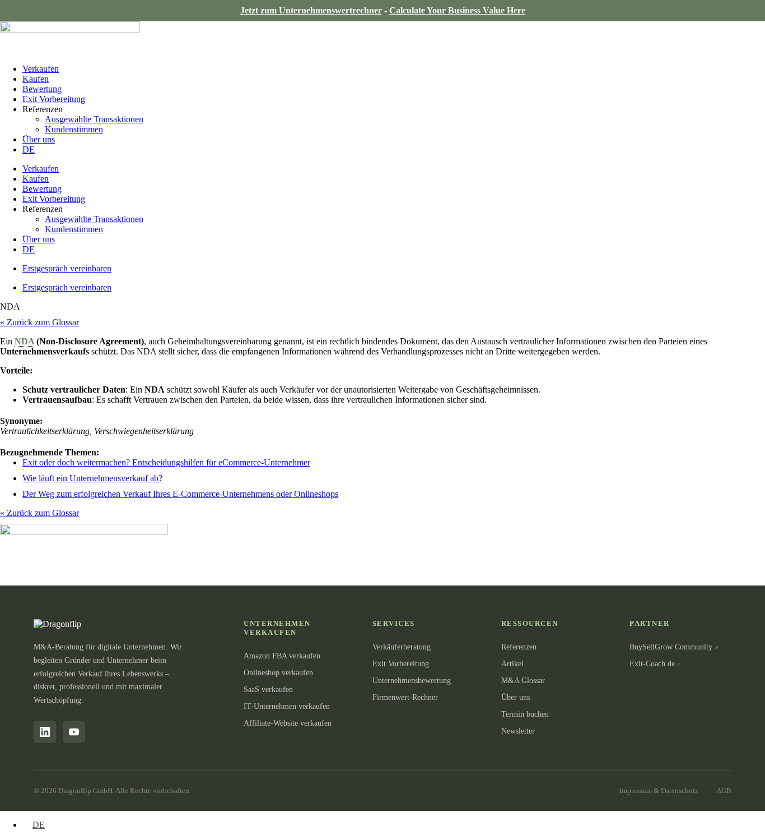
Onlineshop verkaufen (278, 673)
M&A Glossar (523, 680)
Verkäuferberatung (401, 647)
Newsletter (518, 731)
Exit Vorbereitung (53, 99)
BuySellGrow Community (670, 647)
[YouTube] (74, 732)
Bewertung (42, 89)
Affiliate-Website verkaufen (288, 723)
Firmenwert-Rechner (405, 697)
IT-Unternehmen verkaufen (287, 706)
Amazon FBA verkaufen (282, 656)
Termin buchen (525, 714)
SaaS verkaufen (268, 689)
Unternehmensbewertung (411, 680)
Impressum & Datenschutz (658, 790)
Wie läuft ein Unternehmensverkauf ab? (92, 478)
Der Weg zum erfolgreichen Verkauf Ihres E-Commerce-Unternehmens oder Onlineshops (180, 494)
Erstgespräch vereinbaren (66, 268)
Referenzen (519, 647)
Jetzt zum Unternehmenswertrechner (311, 10)
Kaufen (35, 79)
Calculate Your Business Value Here (457, 10)
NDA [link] (24, 341)
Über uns (38, 139)
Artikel (512, 664)
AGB (723, 790)
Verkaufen (40, 68)
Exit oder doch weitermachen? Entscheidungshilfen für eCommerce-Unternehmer (166, 462)
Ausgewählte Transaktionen (94, 119)
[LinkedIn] (45, 732)
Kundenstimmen (74, 129)
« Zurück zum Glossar (39, 322)
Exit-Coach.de (652, 664)
